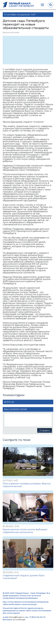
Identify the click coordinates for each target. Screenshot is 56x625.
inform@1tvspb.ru (16, 617)
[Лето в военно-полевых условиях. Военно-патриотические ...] (28, 461)
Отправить (44, 430)
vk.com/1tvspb (19, 620)
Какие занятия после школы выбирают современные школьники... (25, 531)
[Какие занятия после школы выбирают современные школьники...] (28, 507)
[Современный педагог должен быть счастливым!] (28, 553)
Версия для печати (11, 32)
